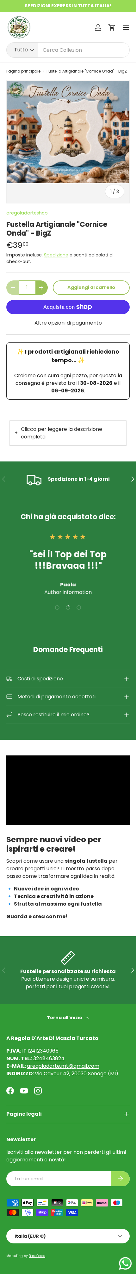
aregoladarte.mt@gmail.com (63, 1066)
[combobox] (68, 50)
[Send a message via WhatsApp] (125, 1263)
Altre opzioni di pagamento (68, 322)
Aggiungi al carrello (91, 287)
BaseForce (37, 1255)
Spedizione (56, 255)
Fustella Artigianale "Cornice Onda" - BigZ (86, 71)
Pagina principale (23, 71)
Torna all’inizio (65, 1017)
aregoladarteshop (27, 213)
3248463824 (49, 1058)
